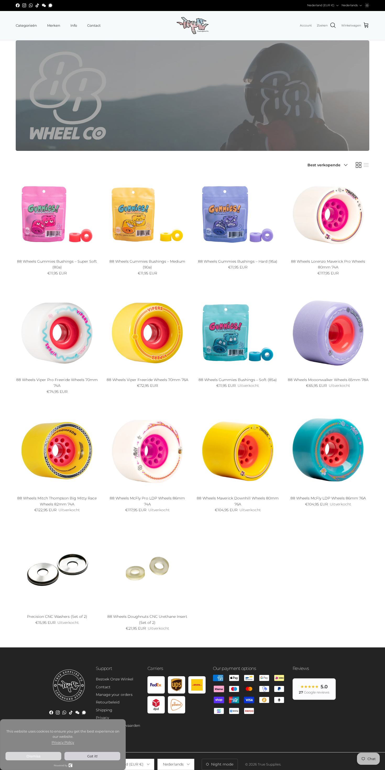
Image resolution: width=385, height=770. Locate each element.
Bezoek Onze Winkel (114, 679)
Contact (94, 25)
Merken (53, 25)
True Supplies (269, 764)
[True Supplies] (192, 25)
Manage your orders (114, 694)
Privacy (102, 717)
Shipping (104, 710)
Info (73, 25)
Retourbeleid (107, 702)
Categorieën (26, 25)
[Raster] (358, 165)
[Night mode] (367, 5)
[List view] (366, 165)
